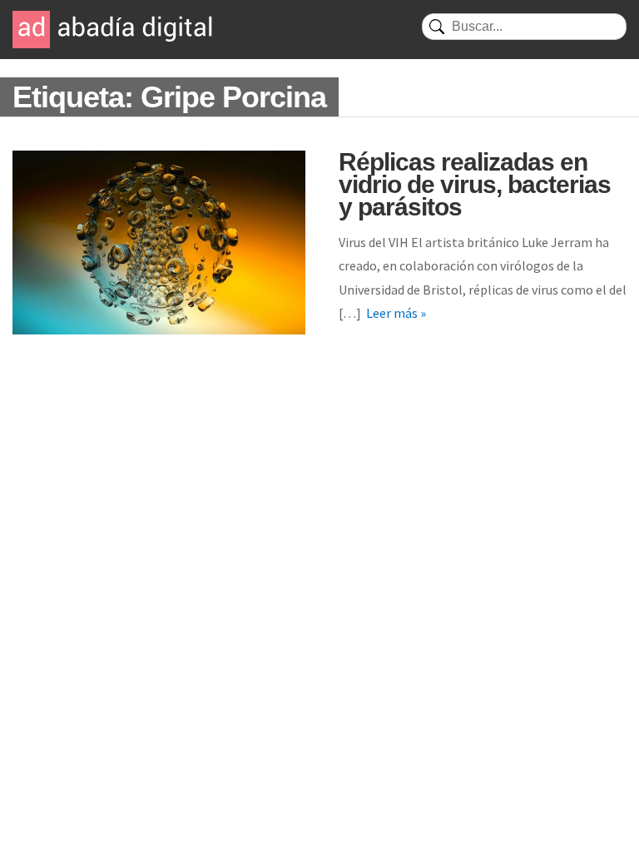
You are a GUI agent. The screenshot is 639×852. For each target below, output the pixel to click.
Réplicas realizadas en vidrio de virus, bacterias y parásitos (475, 184)
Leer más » (396, 313)
